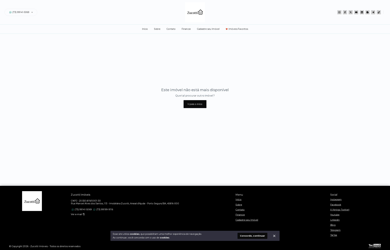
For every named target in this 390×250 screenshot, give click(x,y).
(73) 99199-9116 (104, 209)
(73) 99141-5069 (20, 12)
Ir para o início (195, 104)
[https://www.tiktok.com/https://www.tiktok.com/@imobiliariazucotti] (379, 12)
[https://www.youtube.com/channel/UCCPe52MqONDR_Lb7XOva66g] (356, 12)
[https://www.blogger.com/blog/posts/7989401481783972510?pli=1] (367, 12)
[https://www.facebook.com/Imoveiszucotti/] (345, 12)
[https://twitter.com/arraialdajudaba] (351, 12)
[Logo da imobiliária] (32, 201)
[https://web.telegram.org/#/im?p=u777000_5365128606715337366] (373, 12)
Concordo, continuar (252, 235)
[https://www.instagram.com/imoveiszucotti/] (339, 12)
